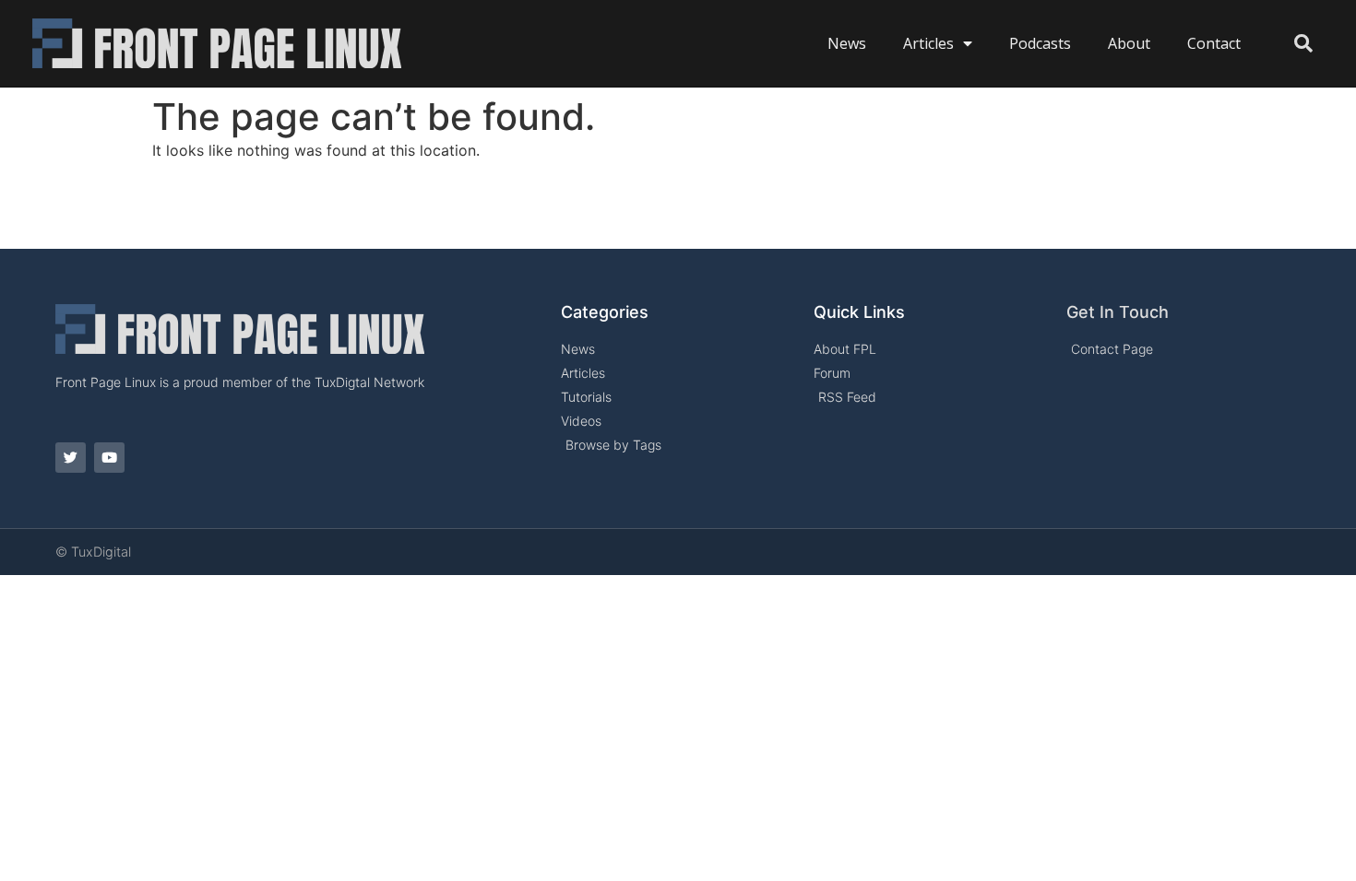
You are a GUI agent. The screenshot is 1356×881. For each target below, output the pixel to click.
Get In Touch (1117, 312)
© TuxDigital (93, 551)
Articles (928, 43)
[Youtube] (109, 457)
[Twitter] (70, 457)
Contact (1214, 43)
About (1129, 43)
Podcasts (1040, 43)
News (846, 43)
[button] (1303, 43)
